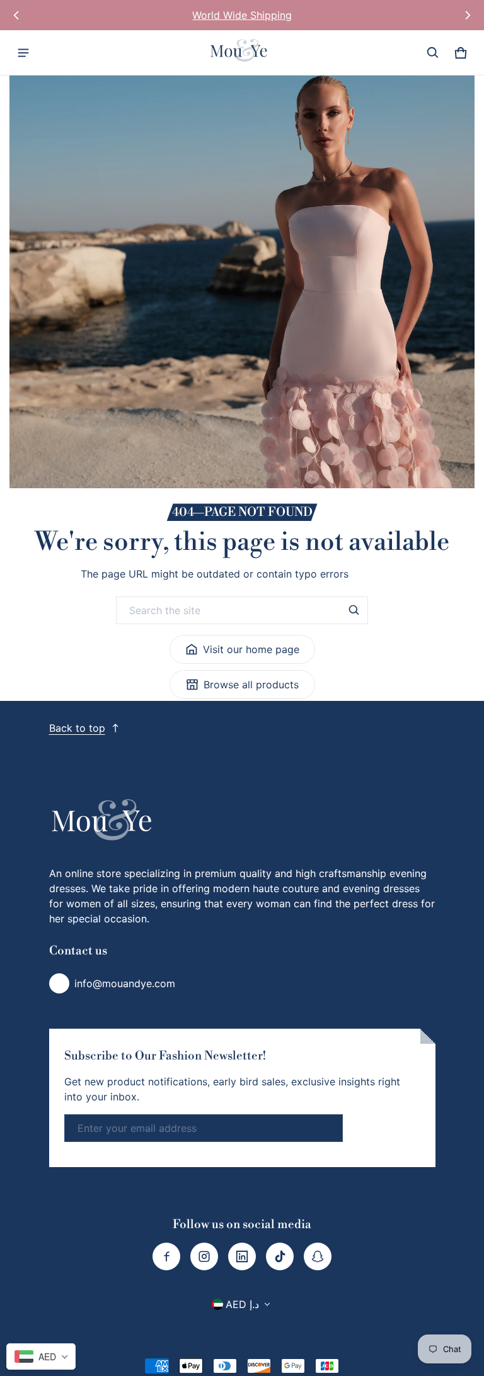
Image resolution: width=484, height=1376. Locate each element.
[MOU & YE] (242, 52)
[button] (433, 53)
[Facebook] (166, 1256)
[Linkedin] (242, 1256)
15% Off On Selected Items (242, 15)
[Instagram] (204, 1256)
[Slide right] (468, 15)
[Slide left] (16, 15)
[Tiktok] (280, 1256)
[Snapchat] (317, 1256)
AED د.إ (242, 1304)
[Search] (354, 610)
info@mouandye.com (124, 983)
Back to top (77, 728)
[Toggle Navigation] (23, 53)
